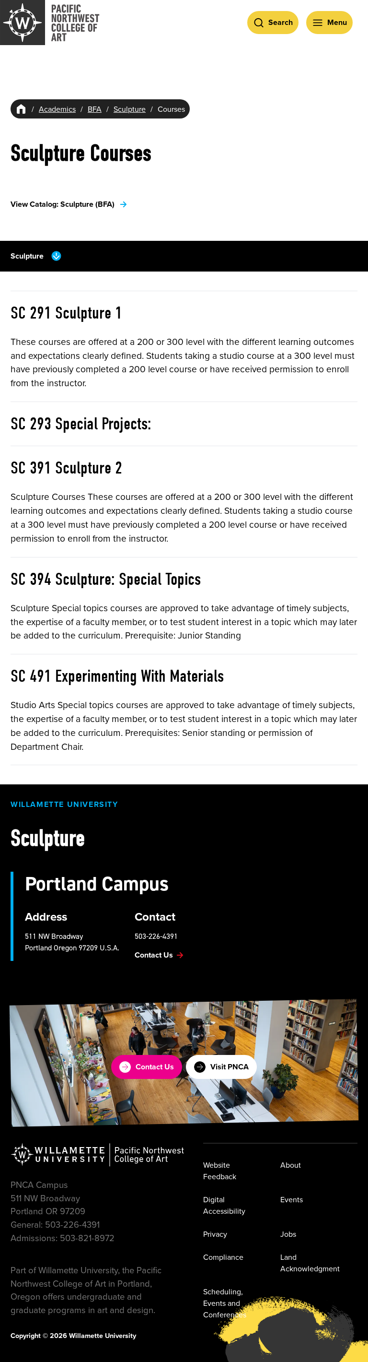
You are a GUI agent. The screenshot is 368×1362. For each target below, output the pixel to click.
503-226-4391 (156, 936)
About (290, 1165)
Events (291, 1199)
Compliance (223, 1257)
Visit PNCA (229, 1066)
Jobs (288, 1234)
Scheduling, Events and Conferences (224, 1303)
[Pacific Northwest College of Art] (50, 22)
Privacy (215, 1234)
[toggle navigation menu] (56, 256)
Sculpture (130, 109)
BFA (95, 109)
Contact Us (155, 1066)
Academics (57, 109)
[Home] (21, 109)
